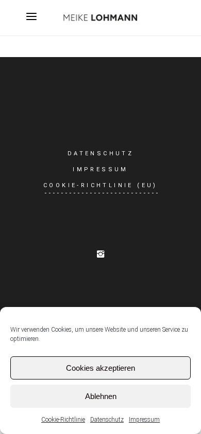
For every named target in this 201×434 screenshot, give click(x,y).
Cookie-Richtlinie (63, 419)
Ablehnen (100, 396)
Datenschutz (107, 419)
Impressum (144, 419)
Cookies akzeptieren (100, 368)
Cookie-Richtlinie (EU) (100, 185)
